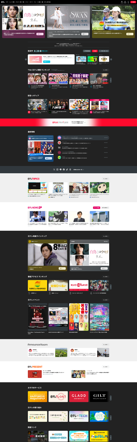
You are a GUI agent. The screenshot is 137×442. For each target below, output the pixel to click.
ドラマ (7, 2)
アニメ (35, 2)
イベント (26, 2)
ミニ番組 (39, 2)
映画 (23, 2)
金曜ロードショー (34, 241)
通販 (42, 2)
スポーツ (31, 2)
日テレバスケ (33, 138)
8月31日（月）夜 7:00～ (35, 154)
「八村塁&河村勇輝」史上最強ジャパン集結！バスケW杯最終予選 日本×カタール (36, 158)
